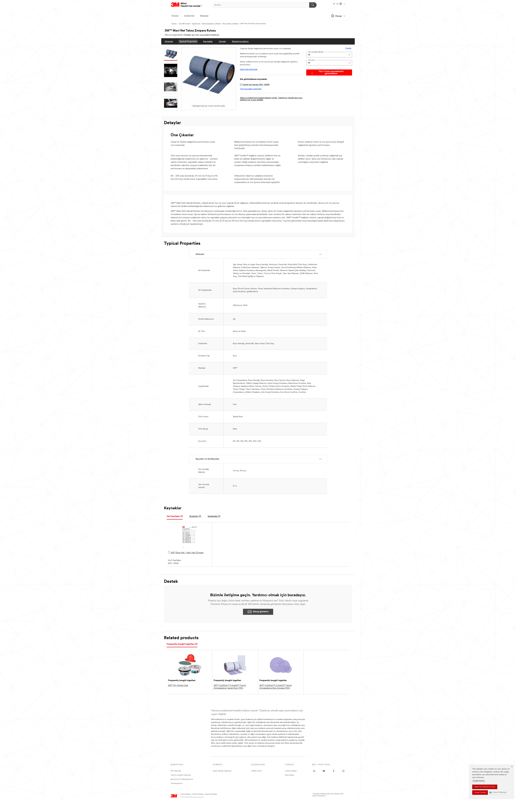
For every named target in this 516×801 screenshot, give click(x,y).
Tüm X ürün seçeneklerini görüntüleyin (330, 72)
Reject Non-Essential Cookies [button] (484, 787)
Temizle (348, 48)
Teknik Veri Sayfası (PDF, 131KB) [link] (256, 85)
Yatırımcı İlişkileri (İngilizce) (181, 775)
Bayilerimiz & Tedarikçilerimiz (182, 779)
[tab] (175, 516)
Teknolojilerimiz (176, 783)
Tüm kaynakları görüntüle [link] (250, 89)
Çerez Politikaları (211, 794)
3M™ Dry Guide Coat (178, 685)
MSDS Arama (256, 771)
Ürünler (175, 16)
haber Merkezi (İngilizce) (222, 771)
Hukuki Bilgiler (185, 794)
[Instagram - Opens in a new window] (343, 771)
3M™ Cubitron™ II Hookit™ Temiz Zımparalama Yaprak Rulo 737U (230, 686)
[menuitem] (169, 41)
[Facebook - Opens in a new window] (334, 771)
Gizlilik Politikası (198, 794)
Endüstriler (189, 16)
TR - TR (336, 4)
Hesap (338, 16)
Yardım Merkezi (291, 771)
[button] (498, 792)
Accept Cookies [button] (480, 792)
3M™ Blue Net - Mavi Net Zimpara (187, 553)
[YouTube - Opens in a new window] (324, 771)
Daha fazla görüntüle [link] (248, 70)
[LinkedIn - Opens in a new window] (314, 771)
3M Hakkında (176, 771)
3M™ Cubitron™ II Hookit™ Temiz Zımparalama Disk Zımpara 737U (275, 686)
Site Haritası (289, 775)
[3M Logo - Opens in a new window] (186, 5)
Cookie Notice (479, 781)
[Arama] (313, 5)
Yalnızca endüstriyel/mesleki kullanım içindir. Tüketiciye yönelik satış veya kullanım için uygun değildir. (271, 99)
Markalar (204, 16)
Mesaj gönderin (260, 612)
